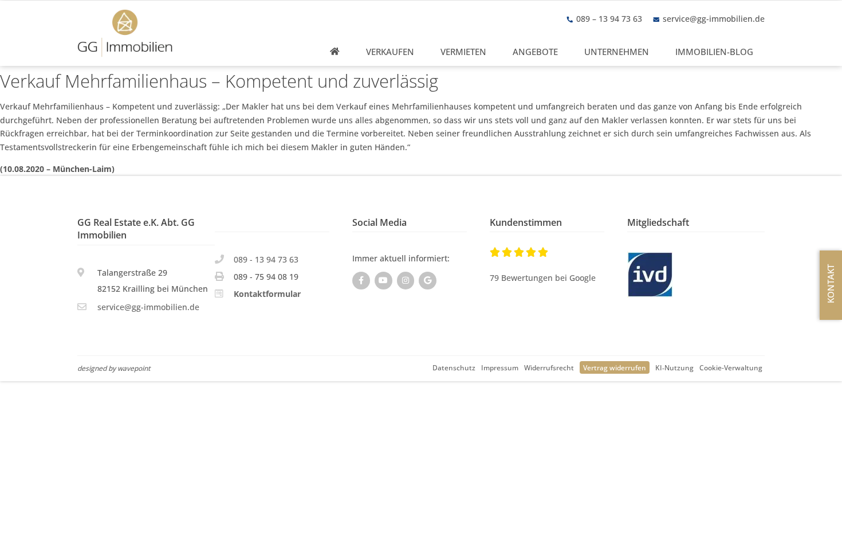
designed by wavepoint (113, 368)
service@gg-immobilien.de (714, 18)
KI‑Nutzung (674, 367)
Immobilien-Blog (714, 51)
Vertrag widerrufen (614, 367)
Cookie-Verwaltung (730, 367)
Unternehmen (616, 51)
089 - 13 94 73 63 (266, 259)
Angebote (535, 51)
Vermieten (463, 51)
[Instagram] (406, 280)
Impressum (499, 367)
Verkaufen (390, 51)
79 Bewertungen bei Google (543, 277)
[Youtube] (383, 280)
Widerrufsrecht (549, 367)
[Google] (427, 280)
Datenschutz (453, 367)
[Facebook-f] (361, 280)
